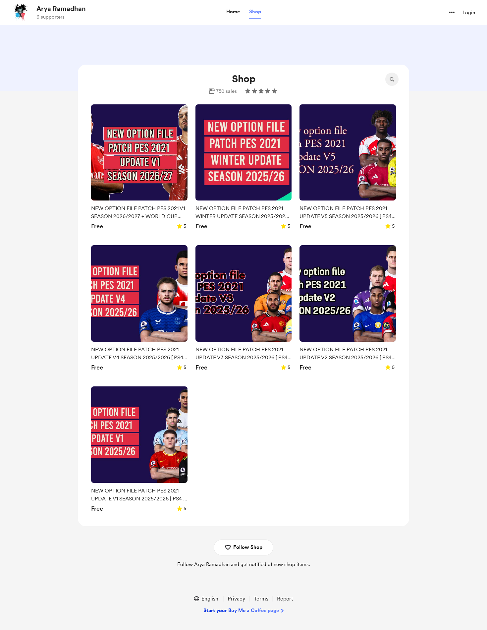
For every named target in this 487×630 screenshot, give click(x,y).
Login (468, 13)
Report (285, 599)
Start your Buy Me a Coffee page (241, 610)
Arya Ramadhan (61, 9)
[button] (233, 12)
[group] (139, 169)
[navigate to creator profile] (20, 12)
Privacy (236, 599)
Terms (261, 599)
